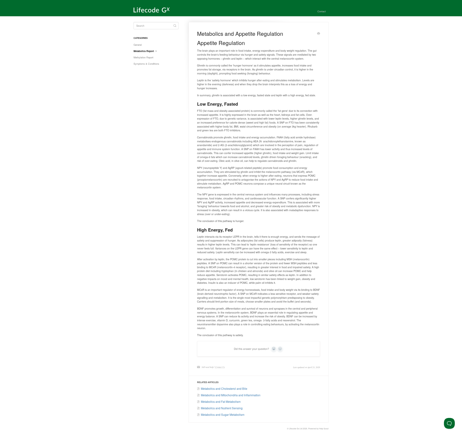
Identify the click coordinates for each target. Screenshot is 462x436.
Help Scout (323, 428)
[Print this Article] (318, 34)
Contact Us (220, 367)
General (138, 44)
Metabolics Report (144, 51)
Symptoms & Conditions (146, 63)
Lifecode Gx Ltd (295, 428)
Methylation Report (143, 57)
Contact (321, 11)
